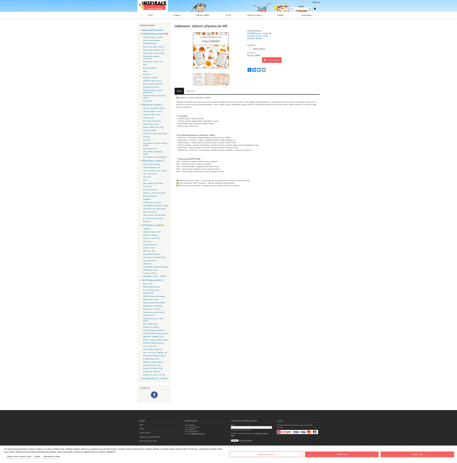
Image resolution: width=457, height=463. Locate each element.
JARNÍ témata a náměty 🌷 (153, 161)
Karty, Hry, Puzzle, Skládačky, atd (155, 352)
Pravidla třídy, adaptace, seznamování (151, 57)
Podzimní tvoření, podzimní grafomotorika (152, 91)
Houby (145, 71)
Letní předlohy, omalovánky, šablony (155, 267)
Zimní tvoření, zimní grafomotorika (155, 157)
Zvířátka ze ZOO (149, 248)
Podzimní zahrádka (149, 68)
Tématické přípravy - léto (151, 232)
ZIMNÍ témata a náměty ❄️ (153, 105)
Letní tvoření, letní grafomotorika (154, 257)
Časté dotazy (306, 15)
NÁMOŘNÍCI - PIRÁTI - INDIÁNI (154, 276)
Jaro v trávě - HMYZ (150, 174)
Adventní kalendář (149, 130)
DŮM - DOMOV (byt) (150, 324)
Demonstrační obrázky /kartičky (154, 356)
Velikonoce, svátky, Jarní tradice (154, 193)
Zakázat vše (341, 454)
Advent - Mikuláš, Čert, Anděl (153, 127)
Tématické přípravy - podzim (257, 35)
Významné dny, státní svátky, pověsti (153, 320)
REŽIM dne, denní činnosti (152, 81)
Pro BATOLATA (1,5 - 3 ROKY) (154, 379)
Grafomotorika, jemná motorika (153, 312)
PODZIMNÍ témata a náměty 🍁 (259, 33)
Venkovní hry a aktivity (151, 327)
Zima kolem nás (148, 118)
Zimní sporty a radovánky (152, 121)
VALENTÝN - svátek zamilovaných (155, 133)
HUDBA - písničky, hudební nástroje (155, 340)
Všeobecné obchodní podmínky (149, 437)
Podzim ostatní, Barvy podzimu (154, 53)
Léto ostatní (147, 241)
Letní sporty (147, 264)
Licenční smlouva (145, 433)
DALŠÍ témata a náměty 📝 (153, 280)
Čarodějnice (147, 199)
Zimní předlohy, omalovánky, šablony (153, 153)
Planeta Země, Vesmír (151, 299)
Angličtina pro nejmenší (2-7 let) (154, 375)
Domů (150, 15)
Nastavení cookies (266, 454)
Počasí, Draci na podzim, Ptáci (154, 50)
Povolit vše (417, 454)
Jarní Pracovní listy (149, 212)
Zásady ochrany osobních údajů (19, 456)
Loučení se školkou (149, 273)
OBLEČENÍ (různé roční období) (154, 296)
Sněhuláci (146, 137)
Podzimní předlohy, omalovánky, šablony (154, 97)
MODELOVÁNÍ (148, 293)
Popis (179, 91)
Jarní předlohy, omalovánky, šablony (155, 206)
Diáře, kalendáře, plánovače (152, 84)
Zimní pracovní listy (150, 148)
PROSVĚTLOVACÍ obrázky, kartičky (155, 333)
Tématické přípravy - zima (152, 111)
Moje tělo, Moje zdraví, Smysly (154, 108)
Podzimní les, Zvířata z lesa (153, 62)
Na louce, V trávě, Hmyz (151, 238)
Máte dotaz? (191, 91)
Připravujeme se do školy (152, 309)
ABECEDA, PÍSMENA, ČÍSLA (153, 337)
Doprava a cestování (150, 235)
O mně (228, 15)
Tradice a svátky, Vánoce (152, 114)
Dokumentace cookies (51, 456)
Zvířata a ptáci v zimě (150, 124)
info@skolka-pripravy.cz (197, 434)
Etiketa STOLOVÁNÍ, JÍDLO (153, 368)
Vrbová (262, 49)
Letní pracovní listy (149, 260)
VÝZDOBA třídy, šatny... (151, 359)
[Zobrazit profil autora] (249, 51)
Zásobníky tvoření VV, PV (152, 365)
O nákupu (176, 15)
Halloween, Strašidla (254, 38)
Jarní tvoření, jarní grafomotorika (154, 209)
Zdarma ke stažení (254, 15)
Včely (145, 180)
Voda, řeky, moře (149, 251)
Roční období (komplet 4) (151, 254)
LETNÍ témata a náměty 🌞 (153, 225)
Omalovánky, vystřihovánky (152, 306)
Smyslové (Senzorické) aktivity (154, 330)
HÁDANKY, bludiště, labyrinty (153, 362)
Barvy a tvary (147, 284)
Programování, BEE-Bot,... (152, 372)
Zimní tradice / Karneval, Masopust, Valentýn (155, 144)
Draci (145, 65)
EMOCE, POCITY (149, 315)
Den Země (146, 221)
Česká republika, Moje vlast (152, 349)
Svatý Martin (147, 101)
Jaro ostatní (147, 177)
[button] (211, 72)
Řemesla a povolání (150, 190)
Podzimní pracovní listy (151, 87)
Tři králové (146, 140)
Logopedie (146, 229)
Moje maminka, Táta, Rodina (153, 183)
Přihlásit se (316, 2)
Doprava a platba (202, 15)
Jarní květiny (147, 186)
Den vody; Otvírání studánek (153, 218)
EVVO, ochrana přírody (151, 290)
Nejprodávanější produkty (152, 30)
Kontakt (280, 15)
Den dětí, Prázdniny (150, 245)
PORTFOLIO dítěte (149, 43)
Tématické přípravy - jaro (151, 167)
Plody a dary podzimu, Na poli (153, 47)
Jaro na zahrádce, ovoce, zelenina (155, 171)
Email (232, 425)
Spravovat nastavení (245, 440)
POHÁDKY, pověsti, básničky (153, 343)
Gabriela (256, 49)
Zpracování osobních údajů (148, 441)
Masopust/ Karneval (150, 196)
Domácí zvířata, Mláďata (151, 164)
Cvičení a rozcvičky (150, 346)
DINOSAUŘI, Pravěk (150, 270)
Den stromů (147, 74)
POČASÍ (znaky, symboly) (152, 202)
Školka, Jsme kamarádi (151, 40)
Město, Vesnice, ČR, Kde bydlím (154, 215)
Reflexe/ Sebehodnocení (151, 287)
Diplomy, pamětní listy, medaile (154, 303)
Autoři (141, 424)
